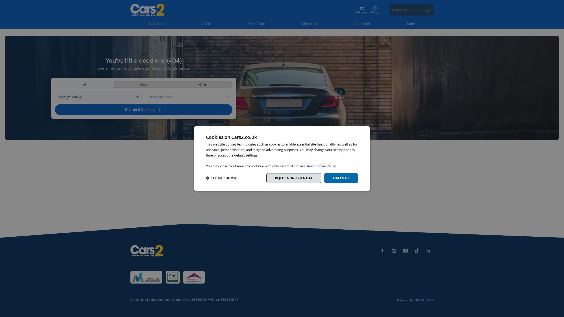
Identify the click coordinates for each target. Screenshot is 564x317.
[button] (221, 178)
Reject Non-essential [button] (294, 178)
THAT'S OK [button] (341, 178)
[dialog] (282, 158)
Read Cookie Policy (321, 166)
